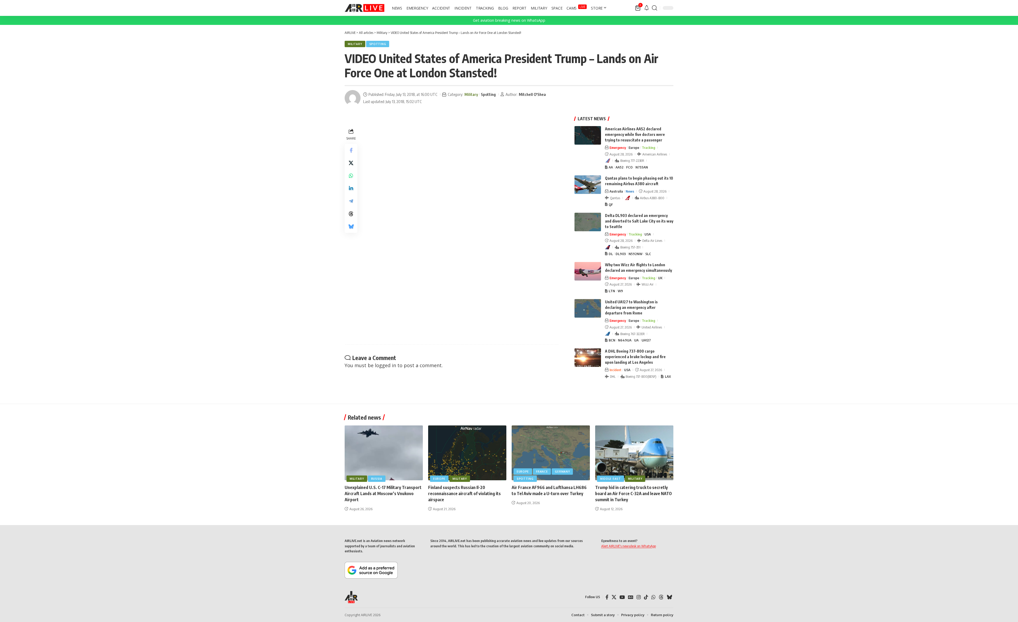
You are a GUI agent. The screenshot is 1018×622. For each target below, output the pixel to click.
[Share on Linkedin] (351, 188)
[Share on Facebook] (351, 150)
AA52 (620, 167)
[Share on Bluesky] (351, 226)
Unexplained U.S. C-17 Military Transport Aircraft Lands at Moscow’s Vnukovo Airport (383, 493)
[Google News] (631, 597)
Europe (634, 147)
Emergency (617, 147)
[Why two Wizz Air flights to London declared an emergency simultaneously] (587, 271)
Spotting (377, 44)
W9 (620, 291)
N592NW (635, 254)
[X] (614, 597)
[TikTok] (646, 597)
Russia (376, 478)
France (542, 471)
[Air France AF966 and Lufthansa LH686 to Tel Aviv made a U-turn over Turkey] (551, 452)
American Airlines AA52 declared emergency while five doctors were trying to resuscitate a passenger (635, 134)
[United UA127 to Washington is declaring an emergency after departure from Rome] (587, 308)
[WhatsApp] (653, 597)
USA (647, 234)
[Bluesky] (669, 597)
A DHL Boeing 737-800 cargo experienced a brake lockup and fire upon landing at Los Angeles (635, 357)
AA (611, 167)
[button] (654, 7)
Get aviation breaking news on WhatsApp (509, 20)
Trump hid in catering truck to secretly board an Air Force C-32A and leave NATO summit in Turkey (633, 493)
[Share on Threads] (351, 213)
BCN (612, 340)
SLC (648, 254)
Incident (615, 370)
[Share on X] (351, 163)
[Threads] (661, 597)
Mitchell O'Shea (532, 94)
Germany (562, 471)
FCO (629, 167)
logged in (385, 365)
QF (611, 204)
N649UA (624, 340)
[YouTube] (622, 597)
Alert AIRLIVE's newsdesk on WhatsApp (628, 546)
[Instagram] (638, 597)
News (630, 191)
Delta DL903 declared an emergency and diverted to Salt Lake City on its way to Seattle (639, 221)
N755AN (641, 167)
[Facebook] (607, 597)
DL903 (621, 254)
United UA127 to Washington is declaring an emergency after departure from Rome (631, 307)
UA (636, 340)
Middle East (610, 478)
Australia (616, 191)
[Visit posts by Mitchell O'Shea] (353, 98)
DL (611, 254)
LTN (612, 291)
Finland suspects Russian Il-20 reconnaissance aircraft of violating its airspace (464, 493)
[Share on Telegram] (351, 201)
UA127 (646, 340)
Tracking (648, 147)
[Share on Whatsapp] (351, 175)
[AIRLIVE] (364, 8)
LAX (668, 376)
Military (355, 44)
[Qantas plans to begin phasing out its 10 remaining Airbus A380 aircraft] (587, 184)
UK (660, 278)
